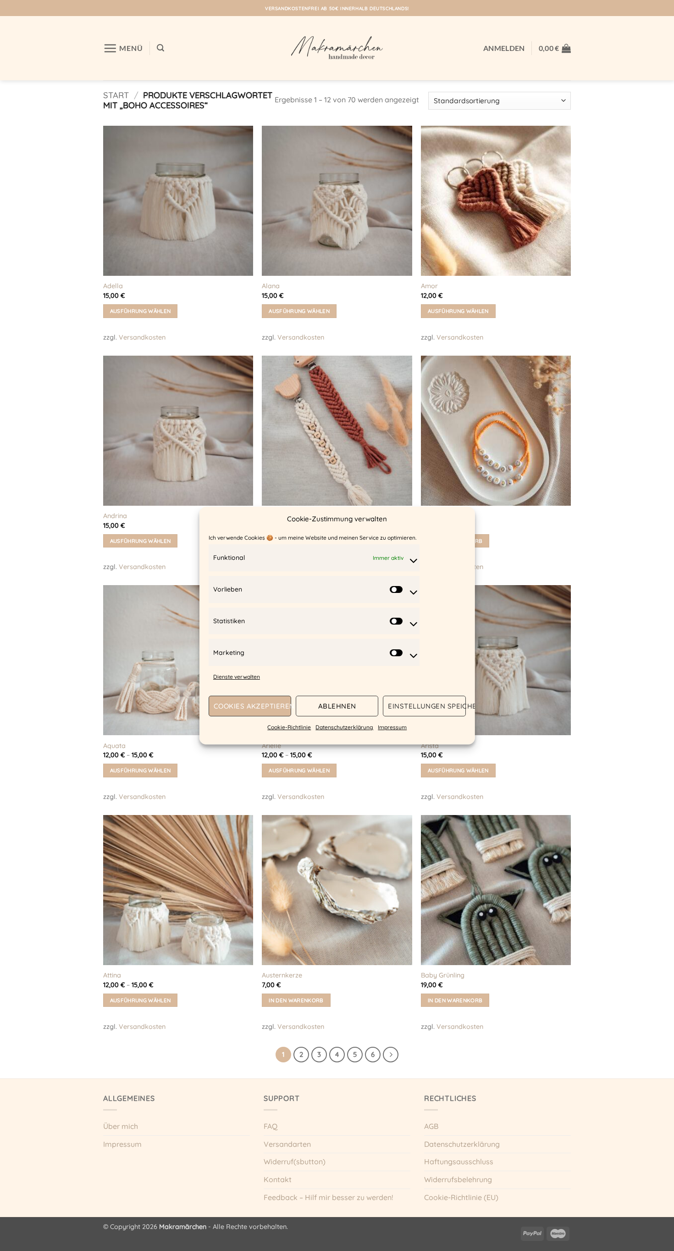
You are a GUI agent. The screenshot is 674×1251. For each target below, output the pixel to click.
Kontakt (278, 1179)
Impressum (392, 727)
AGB (431, 1126)
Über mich (120, 1126)
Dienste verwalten (236, 676)
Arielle (271, 746)
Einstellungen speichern (426, 706)
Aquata (114, 746)
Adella (113, 286)
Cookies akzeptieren (252, 706)
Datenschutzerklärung (344, 727)
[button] (123, 48)
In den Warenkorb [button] (296, 1000)
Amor (429, 286)
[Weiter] (390, 1054)
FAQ (270, 1126)
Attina (112, 975)
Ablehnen (337, 706)
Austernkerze (282, 975)
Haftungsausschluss (458, 1161)
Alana (271, 286)
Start (116, 95)
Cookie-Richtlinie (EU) (461, 1197)
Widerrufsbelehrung (458, 1179)
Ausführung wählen (140, 310)
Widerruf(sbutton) (295, 1161)
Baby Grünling (442, 975)
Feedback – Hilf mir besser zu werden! (328, 1197)
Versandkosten (142, 337)
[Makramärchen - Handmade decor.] (337, 48)
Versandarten (287, 1144)
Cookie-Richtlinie (289, 727)
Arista (430, 746)
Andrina (115, 516)
